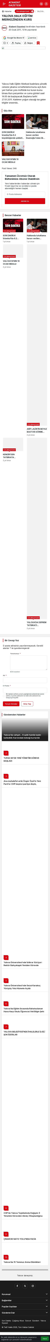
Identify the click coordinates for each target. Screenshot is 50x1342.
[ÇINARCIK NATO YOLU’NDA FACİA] (25, 1230)
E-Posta (7, 686)
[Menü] (4, 3)
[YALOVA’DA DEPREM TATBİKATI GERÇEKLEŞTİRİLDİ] (37, 533)
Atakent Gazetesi (17, 26)
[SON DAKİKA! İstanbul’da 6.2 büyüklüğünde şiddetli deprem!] (13, 126)
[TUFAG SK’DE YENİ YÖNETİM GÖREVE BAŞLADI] (25, 752)
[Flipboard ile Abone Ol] (32, 38)
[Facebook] (17, 1286)
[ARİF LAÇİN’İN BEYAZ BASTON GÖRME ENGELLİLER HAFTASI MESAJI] (37, 340)
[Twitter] (25, 1286)
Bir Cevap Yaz (12, 640)
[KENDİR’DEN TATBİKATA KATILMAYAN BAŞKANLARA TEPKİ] (13, 533)
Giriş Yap (27, 704)
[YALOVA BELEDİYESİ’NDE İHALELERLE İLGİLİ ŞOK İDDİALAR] (25, 1026)
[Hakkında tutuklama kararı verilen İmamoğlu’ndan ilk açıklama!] (37, 126)
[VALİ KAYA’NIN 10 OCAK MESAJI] (13, 152)
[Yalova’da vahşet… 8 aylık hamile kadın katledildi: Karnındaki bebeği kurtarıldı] (25, 729)
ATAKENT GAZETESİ (15, 4)
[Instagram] (33, 1286)
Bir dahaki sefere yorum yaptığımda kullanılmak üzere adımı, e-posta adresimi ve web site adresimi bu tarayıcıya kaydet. (25, 696)
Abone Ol (25, 201)
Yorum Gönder (11, 704)
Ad (5, 675)
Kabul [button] (45, 1339)
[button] (41, 4)
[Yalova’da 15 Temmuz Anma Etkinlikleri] (25, 1253)
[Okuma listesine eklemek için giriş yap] (38, 43)
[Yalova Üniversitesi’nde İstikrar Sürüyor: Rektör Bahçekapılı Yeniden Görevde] (25, 878)
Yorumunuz (15, 653)
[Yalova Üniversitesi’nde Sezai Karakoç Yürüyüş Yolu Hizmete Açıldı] (25, 980)
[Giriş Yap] (46, 4)
